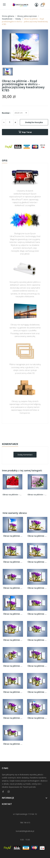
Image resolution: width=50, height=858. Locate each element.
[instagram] (8, 791)
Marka (17, 431)
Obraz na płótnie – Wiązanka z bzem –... (37, 494)
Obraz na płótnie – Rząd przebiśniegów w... (12, 536)
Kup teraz (27, 132)
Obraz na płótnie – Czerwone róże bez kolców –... (12, 494)
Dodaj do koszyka (34, 122)
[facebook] (3, 791)
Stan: (22, 439)
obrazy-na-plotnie (28, 432)
